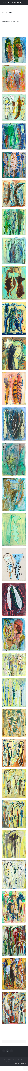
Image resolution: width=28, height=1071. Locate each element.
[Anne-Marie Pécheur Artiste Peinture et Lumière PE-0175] (14, 679)
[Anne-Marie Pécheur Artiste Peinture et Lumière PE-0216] (14, 373)
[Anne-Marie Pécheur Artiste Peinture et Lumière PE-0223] (14, 153)
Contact (24, 1063)
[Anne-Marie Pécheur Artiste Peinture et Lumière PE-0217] (14, 338)
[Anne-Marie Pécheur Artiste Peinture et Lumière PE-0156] (14, 925)
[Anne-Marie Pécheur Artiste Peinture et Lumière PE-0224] (14, 124)
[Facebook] (3, 1050)
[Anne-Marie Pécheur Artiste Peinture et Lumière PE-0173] (14, 740)
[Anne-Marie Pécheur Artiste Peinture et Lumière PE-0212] (14, 514)
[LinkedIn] (11, 1050)
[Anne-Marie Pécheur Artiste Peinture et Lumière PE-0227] (14, 37)
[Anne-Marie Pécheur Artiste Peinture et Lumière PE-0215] (14, 408)
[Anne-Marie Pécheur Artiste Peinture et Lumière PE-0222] (14, 181)
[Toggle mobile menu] (25, 2)
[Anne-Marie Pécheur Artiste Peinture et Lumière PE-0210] (14, 584)
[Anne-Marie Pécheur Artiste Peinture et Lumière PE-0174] (14, 709)
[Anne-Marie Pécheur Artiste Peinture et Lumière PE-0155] (14, 959)
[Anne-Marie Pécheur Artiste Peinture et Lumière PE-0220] (14, 238)
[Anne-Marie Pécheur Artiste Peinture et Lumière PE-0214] (14, 443)
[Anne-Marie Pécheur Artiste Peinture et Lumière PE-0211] (14, 549)
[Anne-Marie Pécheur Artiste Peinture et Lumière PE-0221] (14, 210)
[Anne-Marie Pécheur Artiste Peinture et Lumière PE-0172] (14, 770)
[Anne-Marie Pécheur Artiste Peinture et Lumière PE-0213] (14, 478)
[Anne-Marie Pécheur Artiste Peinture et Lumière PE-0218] (14, 302)
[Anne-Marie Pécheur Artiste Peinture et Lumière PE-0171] (14, 800)
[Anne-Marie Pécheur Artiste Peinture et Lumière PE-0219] (14, 267)
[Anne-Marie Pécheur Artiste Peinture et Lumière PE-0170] (14, 831)
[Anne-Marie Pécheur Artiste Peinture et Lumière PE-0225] (14, 95)
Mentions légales (9, 1061)
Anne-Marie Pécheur (20, 1059)
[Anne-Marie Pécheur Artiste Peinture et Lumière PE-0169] (14, 861)
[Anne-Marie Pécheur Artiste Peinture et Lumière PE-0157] (14, 892)
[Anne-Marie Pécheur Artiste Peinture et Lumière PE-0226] (14, 66)
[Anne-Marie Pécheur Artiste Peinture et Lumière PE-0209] (14, 619)
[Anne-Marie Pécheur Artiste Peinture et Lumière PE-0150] (14, 992)
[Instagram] (7, 1050)
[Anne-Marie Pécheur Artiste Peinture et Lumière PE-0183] (14, 654)
